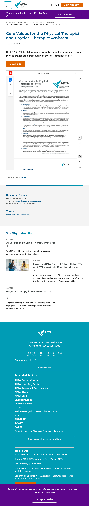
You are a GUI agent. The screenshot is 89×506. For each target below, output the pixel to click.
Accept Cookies (44, 499)
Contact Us (44, 367)
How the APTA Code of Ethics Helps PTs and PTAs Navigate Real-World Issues (57, 265)
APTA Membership (38, 459)
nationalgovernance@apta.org (28, 201)
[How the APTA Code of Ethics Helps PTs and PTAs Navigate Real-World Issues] (17, 265)
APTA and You (23, 22)
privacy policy (48, 492)
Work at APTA (56, 459)
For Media (62, 454)
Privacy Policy (21, 464)
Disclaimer (36, 464)
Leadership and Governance (43, 22)
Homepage (10, 22)
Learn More (65, 14)
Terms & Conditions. (30, 479)
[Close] (82, 15)
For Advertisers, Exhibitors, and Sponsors (35, 454)
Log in (54, 5)
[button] (16, 43)
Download (16, 64)
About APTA (20, 459)
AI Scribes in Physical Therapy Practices (30, 242)
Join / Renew (71, 5)
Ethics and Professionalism (18, 215)
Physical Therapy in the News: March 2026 (29, 293)
